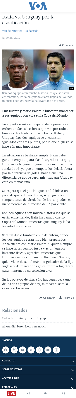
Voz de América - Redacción (20, 31)
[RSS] (30, 349)
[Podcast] (39, 349)
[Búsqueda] (63, 393)
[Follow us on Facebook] (5, 349)
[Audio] (28, 393)
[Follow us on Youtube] (22, 349)
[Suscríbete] (47, 349)
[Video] (45, 393)
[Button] (66, 45)
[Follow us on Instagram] (56, 349)
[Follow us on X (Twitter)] (14, 349)
